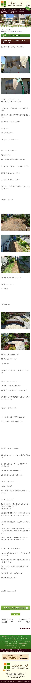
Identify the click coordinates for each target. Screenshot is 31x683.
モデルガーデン (12, 641)
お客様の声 (20, 639)
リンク (17, 645)
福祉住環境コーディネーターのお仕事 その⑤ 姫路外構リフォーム (7, 621)
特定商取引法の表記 (9, 645)
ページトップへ (25, 628)
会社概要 (15, 643)
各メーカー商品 (16, 636)
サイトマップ (24, 645)
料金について (16, 638)
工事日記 (28, 641)
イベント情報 (4, 641)
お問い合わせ (13, 647)
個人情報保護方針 (23, 643)
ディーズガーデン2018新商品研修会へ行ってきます (24, 621)
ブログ (19, 647)
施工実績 (8, 636)
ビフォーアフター (25, 636)
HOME (3, 636)
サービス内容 (24, 638)
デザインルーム (21, 641)
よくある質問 (13, 639)
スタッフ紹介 (8, 643)
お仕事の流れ (8, 638)
